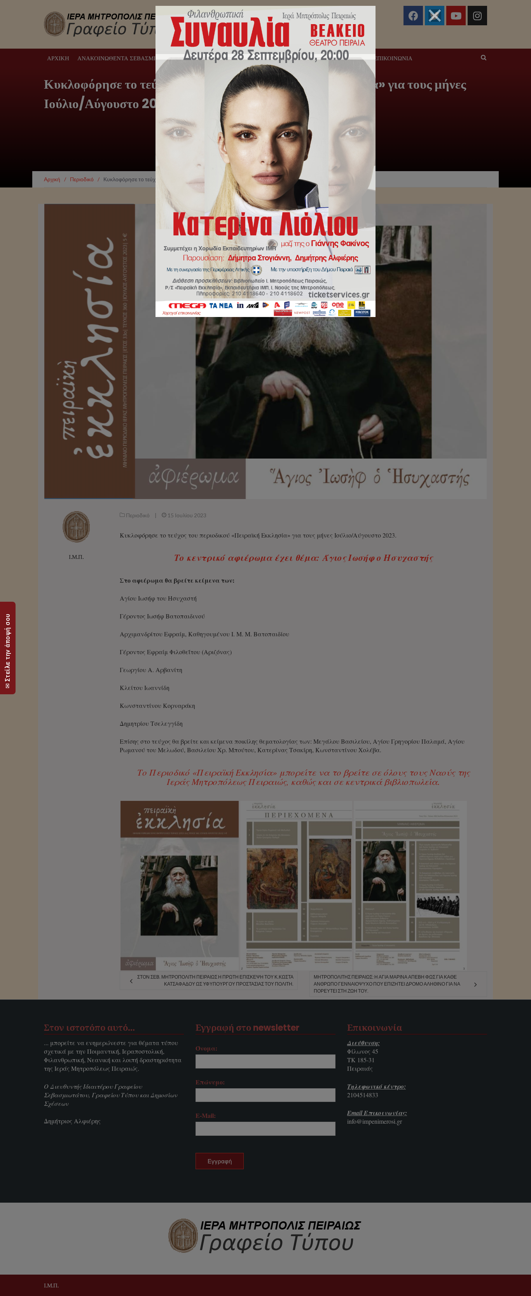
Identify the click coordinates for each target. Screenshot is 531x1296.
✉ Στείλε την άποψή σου (7, 650)
